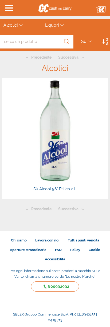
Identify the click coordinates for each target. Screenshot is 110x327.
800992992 (58, 286)
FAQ (58, 250)
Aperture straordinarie (28, 250)
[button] (9, 8)
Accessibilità (55, 259)
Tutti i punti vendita (83, 240)
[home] (55, 8)
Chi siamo (19, 240)
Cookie (94, 250)
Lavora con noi (47, 240)
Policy (75, 250)
